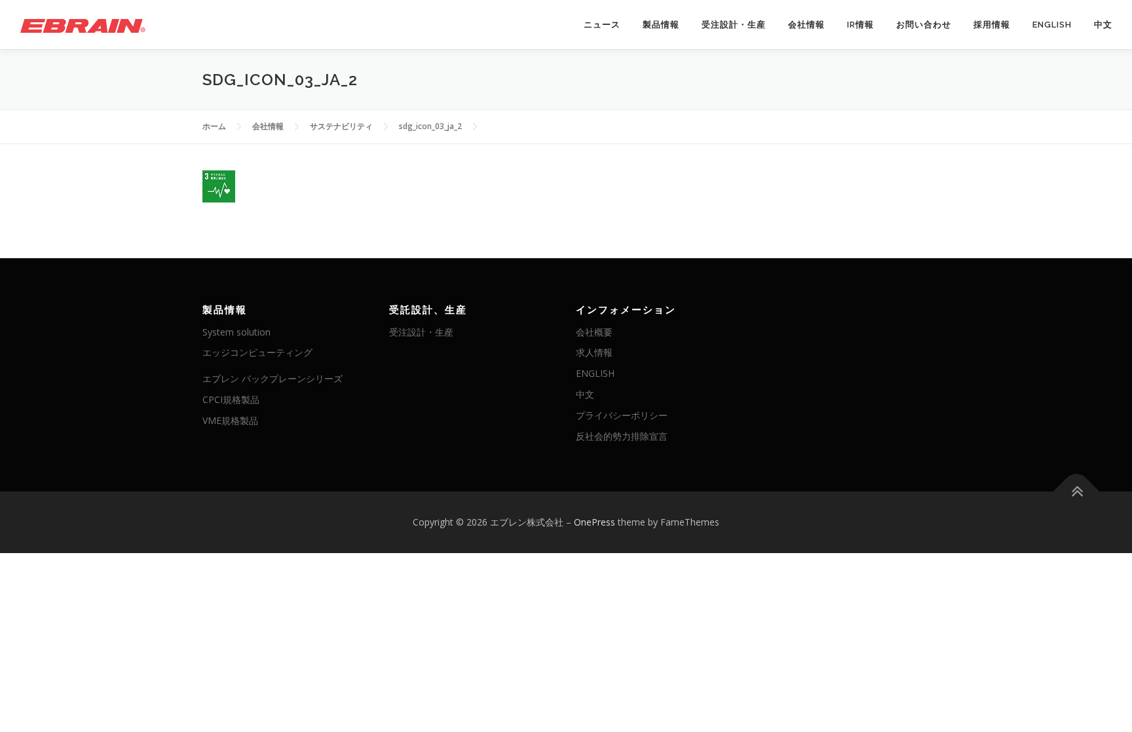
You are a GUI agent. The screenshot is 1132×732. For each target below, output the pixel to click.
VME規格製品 (230, 420)
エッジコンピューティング (257, 352)
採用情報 (991, 24)
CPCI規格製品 (230, 399)
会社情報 (806, 24)
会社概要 (594, 332)
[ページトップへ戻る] (1076, 492)
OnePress (594, 522)
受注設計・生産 (734, 24)
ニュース (602, 24)
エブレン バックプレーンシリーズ (272, 378)
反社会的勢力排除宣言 (622, 436)
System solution (236, 332)
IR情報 (860, 24)
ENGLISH (1052, 24)
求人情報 (594, 352)
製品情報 (661, 24)
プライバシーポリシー (622, 415)
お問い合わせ (923, 24)
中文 (1103, 24)
